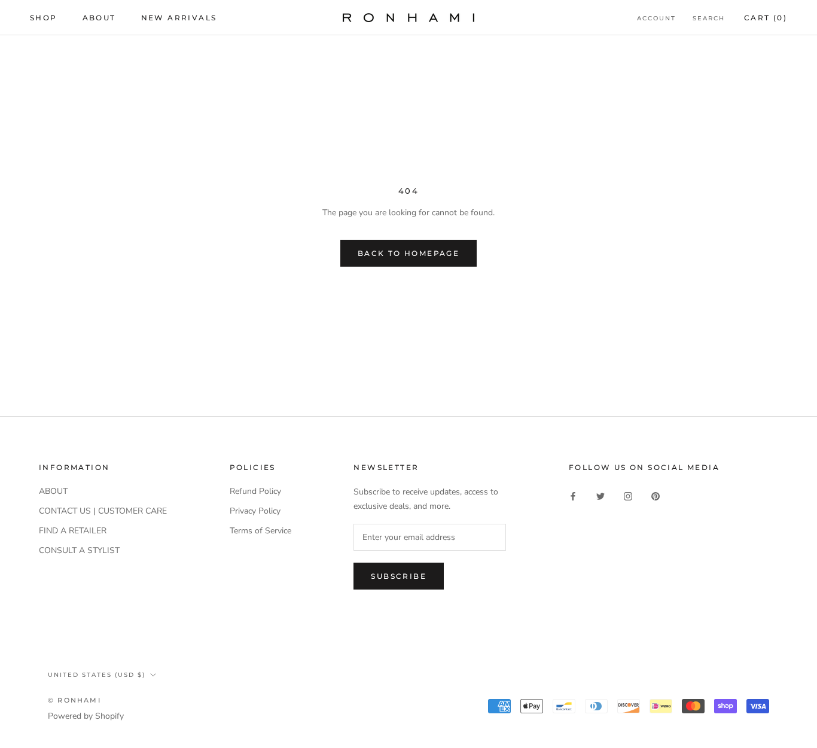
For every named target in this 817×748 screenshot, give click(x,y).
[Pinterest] (655, 495)
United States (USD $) (96, 675)
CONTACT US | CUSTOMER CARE (103, 511)
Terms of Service (260, 530)
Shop (43, 17)
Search (709, 18)
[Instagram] (628, 495)
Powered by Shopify (86, 716)
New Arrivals (179, 17)
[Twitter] (600, 495)
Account (656, 18)
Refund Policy (255, 491)
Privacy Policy (255, 511)
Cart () (765, 17)
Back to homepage (408, 253)
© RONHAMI (74, 700)
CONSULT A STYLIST (79, 550)
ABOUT (53, 491)
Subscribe (398, 576)
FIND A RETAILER (72, 530)
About (99, 17)
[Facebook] (573, 495)
